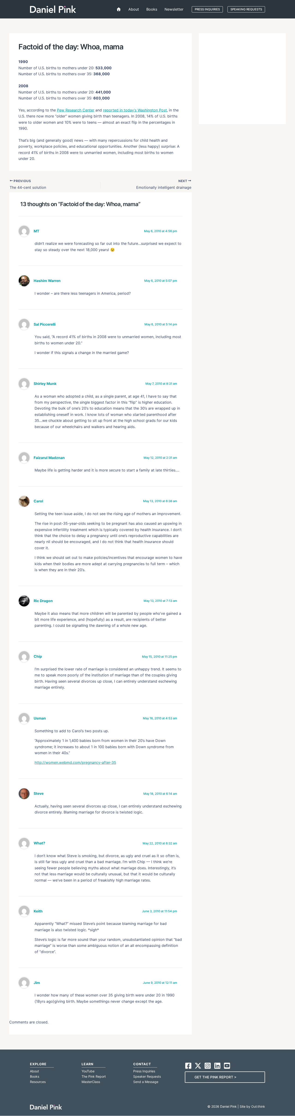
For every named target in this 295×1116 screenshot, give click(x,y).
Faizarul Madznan (49, 458)
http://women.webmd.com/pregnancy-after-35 (75, 762)
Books (34, 1076)
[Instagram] (207, 1065)
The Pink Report (94, 1076)
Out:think (258, 1106)
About (34, 1071)
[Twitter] (198, 1065)
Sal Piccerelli (45, 324)
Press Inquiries (144, 1071)
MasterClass (91, 1082)
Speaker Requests (147, 1076)
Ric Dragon (43, 601)
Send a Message (145, 1082)
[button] (207, 9)
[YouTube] (227, 1065)
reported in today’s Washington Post (135, 110)
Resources (38, 1082)
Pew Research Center (75, 110)
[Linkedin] (217, 1065)
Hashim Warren (47, 281)
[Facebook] (188, 1065)
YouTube (88, 1071)
